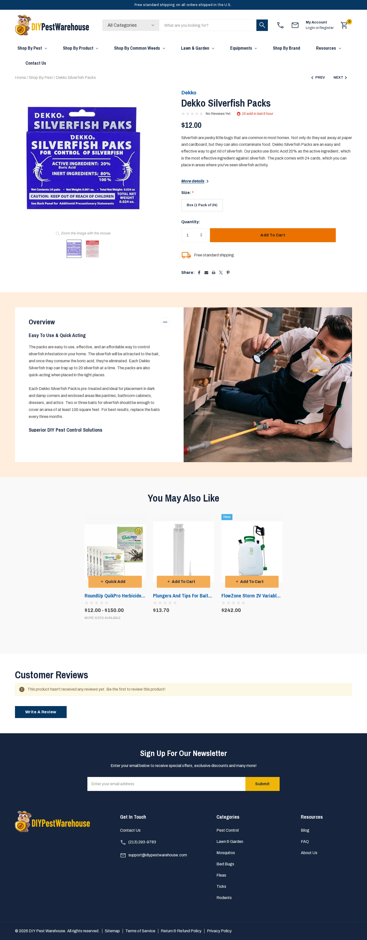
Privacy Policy (219, 931)
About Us (309, 853)
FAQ (305, 841)
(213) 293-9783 (142, 842)
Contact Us (130, 830)
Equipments (241, 48)
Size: (187, 192)
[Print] (213, 272)
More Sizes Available (103, 618)
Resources (326, 48)
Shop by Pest (29, 48)
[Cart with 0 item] (344, 25)
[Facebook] (199, 272)
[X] (221, 272)
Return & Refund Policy (181, 931)
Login (311, 28)
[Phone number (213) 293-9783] (280, 25)
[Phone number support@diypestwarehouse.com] (295, 25)
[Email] (206, 272)
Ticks (221, 886)
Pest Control (227, 830)
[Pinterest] (228, 272)
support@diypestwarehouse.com (157, 855)
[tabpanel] (115, 566)
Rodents (224, 898)
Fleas (221, 875)
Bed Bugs (225, 864)
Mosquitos (225, 853)
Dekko (188, 92)
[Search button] (262, 25)
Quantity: (190, 222)
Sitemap (112, 931)
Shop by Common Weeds (137, 48)
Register (327, 28)
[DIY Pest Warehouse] (52, 25)
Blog (305, 830)
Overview (42, 322)
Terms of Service (140, 931)
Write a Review (40, 712)
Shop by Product (78, 48)
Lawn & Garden (195, 48)
